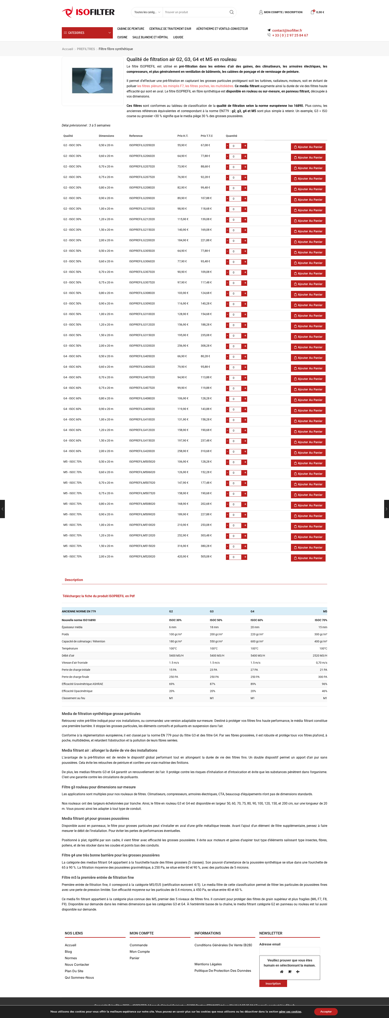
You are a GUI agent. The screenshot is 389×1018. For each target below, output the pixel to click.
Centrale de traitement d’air (170, 29)
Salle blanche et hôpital (150, 37)
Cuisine (122, 37)
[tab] (74, 580)
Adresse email (269, 944)
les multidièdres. (222, 86)
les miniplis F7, (173, 86)
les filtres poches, (197, 86)
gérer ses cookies (290, 1012)
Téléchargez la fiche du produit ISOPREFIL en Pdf (99, 596)
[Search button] (231, 12)
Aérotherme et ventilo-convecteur (222, 29)
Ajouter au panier (310, 147)
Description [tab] (74, 580)
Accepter (326, 1012)
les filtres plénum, (149, 86)
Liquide (178, 37)
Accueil (67, 49)
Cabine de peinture (130, 29)
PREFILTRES (86, 49)
